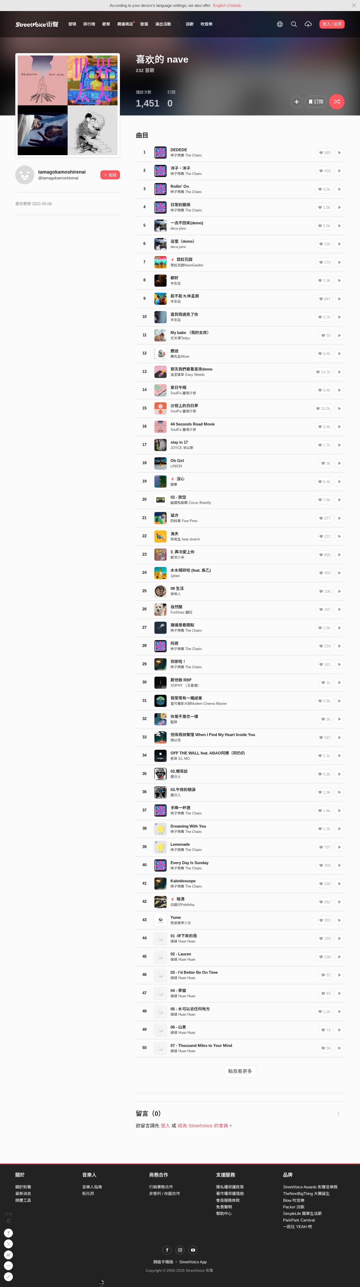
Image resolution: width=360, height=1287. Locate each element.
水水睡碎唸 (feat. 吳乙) (191, 570)
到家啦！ (178, 661)
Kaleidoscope (183, 881)
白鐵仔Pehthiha (182, 905)
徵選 (144, 24)
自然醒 (176, 607)
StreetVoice (37, 24)
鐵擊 (174, 485)
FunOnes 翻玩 (181, 612)
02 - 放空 (178, 497)
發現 (72, 24)
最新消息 (23, 1193)
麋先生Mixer (180, 356)
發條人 (176, 594)
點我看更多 (240, 1071)
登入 (165, 1125)
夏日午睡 (178, 387)
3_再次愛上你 (182, 552)
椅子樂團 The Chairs (186, 155)
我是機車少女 (181, 923)
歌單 (106, 24)
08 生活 (177, 588)
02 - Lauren (181, 954)
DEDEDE (179, 150)
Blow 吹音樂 (293, 1200)
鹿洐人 (176, 777)
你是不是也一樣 (184, 716)
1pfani (175, 576)
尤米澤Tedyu (180, 338)
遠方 (174, 515)
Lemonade (180, 844)
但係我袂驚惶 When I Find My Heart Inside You (213, 734)
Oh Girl (177, 460)
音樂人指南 (92, 1187)
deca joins (178, 228)
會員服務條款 (228, 1200)
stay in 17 (179, 442)
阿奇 (174, 643)
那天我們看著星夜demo (191, 369)
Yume (176, 917)
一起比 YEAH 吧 (297, 1226)
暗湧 (180, 899)
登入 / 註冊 (332, 24)
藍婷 (174, 722)
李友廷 (176, 283)
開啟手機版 (163, 1262)
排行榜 (89, 24)
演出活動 (163, 24)
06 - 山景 (178, 1027)
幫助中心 (224, 1213)
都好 (174, 278)
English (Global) (227, 5)
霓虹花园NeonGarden (187, 265)
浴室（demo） (184, 241)
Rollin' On (180, 186)
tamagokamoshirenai (62, 172)
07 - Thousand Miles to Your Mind (201, 1045)
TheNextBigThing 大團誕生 (306, 1193)
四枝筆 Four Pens (184, 521)
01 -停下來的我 (184, 936)
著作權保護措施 (230, 1193)
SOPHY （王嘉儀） (186, 685)
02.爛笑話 (179, 771)
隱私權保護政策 (230, 1187)
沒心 (180, 479)
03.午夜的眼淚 (183, 789)
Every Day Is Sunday (189, 862)
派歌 (189, 24)
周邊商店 (125, 24)
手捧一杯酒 (180, 807)
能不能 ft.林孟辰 (185, 296)
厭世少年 (177, 557)
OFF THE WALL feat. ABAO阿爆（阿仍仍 (208, 753)
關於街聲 (23, 1187)
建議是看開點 (182, 625)
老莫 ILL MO (180, 759)
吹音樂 (206, 24)
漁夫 (174, 533)
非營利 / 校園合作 (164, 1193)
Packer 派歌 (293, 1207)
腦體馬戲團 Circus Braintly (191, 503)
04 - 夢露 (178, 990)
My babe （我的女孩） (191, 332)
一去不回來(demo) (187, 223)
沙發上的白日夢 (184, 405)
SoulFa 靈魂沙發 (183, 393)
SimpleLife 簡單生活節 (302, 1213)
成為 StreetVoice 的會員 (203, 1125)
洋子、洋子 (180, 168)
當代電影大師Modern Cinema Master (199, 704)
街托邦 (88, 1193)
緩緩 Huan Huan (183, 941)
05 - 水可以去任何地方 (190, 1009)
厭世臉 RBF (181, 680)
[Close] (354, 5)
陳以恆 (176, 740)
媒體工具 (23, 1200)
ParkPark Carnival (299, 1220)
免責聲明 (224, 1207)
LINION (176, 466)
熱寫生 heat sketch (185, 539)
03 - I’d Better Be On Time (194, 972)
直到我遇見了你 (184, 314)
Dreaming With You (188, 826)
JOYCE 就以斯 (182, 448)
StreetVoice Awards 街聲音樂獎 (310, 1187)
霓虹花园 (184, 259)
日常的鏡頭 (180, 204)
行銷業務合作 (161, 1187)
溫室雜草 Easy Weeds (188, 375)
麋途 (174, 351)
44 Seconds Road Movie (193, 424)
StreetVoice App (193, 1262)
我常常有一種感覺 (186, 698)
